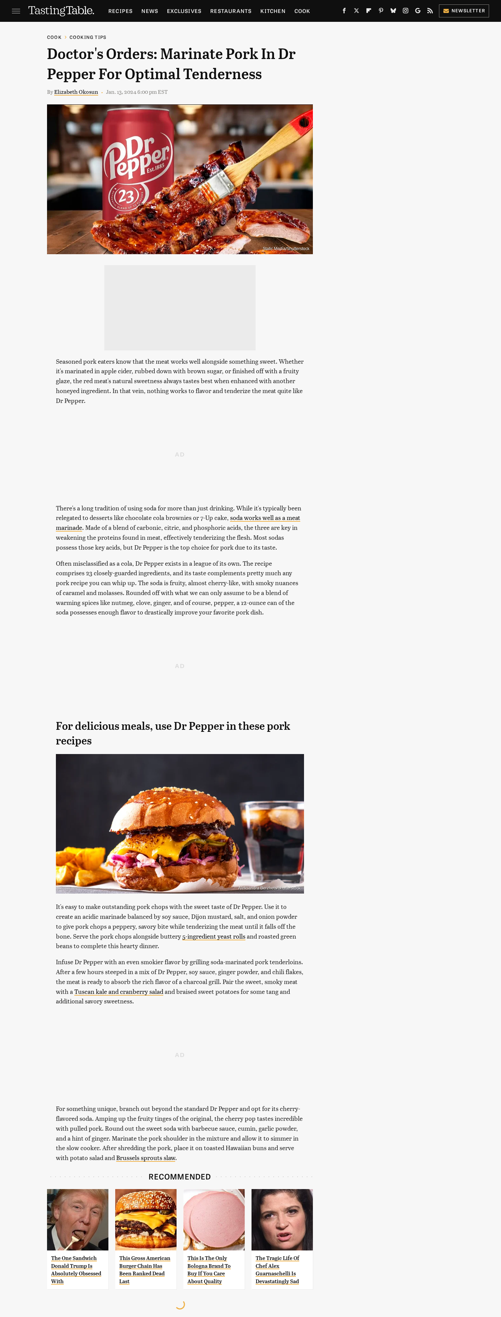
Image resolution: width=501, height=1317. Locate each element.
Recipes (120, 11)
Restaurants (231, 11)
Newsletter (468, 10)
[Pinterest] (381, 12)
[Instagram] (405, 12)
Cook (302, 11)
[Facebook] (344, 12)
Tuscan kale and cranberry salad (118, 991)
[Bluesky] (393, 12)
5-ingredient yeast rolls (213, 936)
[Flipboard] (368, 12)
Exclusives (184, 11)
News (149, 11)
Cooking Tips (88, 37)
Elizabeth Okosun (76, 92)
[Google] (417, 12)
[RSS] (430, 12)
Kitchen (272, 11)
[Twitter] (356, 12)
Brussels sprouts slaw (145, 1157)
